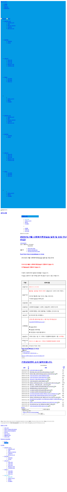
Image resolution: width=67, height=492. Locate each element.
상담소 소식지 (11, 98)
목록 (23, 407)
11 (35, 412)
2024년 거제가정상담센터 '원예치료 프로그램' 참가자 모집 (43, 402)
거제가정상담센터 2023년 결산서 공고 (39, 406)
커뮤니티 (6, 95)
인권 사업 (10, 63)
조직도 (9, 42)
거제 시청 (6, 428)
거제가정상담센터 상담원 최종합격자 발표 (39, 375)
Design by (5, 439)
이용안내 (10, 27)
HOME (5, 4)
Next (37, 412)
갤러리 (9, 100)
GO (41, 413)
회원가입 (6, 6)
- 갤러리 (9, 479)
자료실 (5, 77)
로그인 (5, 5)
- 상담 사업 (10, 462)
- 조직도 (9, 459)
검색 (27, 409)
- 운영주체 (10, 457)
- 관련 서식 (10, 474)
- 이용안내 (10, 453)
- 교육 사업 (10, 463)
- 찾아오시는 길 (11, 455)
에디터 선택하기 (26, 351)
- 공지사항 (10, 476)
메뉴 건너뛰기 (4, 1)
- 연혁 (9, 450)
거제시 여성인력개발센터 (10, 430)
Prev (24, 412)
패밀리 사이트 (4, 425)
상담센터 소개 (7, 21)
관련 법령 (10, 80)
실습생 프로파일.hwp (32, 250)
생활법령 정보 (7, 435)
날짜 (24, 367)
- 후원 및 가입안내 (12, 452)
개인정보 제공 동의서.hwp (34, 251)
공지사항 (10, 97)
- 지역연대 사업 (11, 468)
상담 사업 (10, 60)
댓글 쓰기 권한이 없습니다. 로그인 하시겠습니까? (32, 355)
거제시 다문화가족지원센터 (10, 429)
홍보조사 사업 (11, 64)
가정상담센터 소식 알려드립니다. (36, 362)
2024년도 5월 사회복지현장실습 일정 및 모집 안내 (41, 395)
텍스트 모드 (26, 353)
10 (34, 412)
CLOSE (2, 445)
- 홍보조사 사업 (11, 466)
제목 (46, 367)
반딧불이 (10, 101)
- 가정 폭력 (10, 471)
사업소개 (6, 58)
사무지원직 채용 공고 (35, 370)
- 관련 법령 (10, 472)
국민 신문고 (7, 433)
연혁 (9, 24)
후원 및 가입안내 (11, 25)
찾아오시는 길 (11, 28)
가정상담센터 (23, 243)
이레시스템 (6, 436)
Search (24, 409)
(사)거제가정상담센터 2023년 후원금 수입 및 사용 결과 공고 (44, 393)
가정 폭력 (10, 78)
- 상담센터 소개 (11, 449)
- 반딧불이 (10, 481)
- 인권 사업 (10, 465)
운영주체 (6, 40)
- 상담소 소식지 (11, 478)
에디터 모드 (33, 353)
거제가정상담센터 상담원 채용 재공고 (38, 377)
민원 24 (6, 432)
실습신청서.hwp (31, 248)
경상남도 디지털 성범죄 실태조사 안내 (39, 379)
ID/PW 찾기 (6, 8)
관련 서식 (10, 81)
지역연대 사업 (11, 65)
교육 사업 (10, 61)
